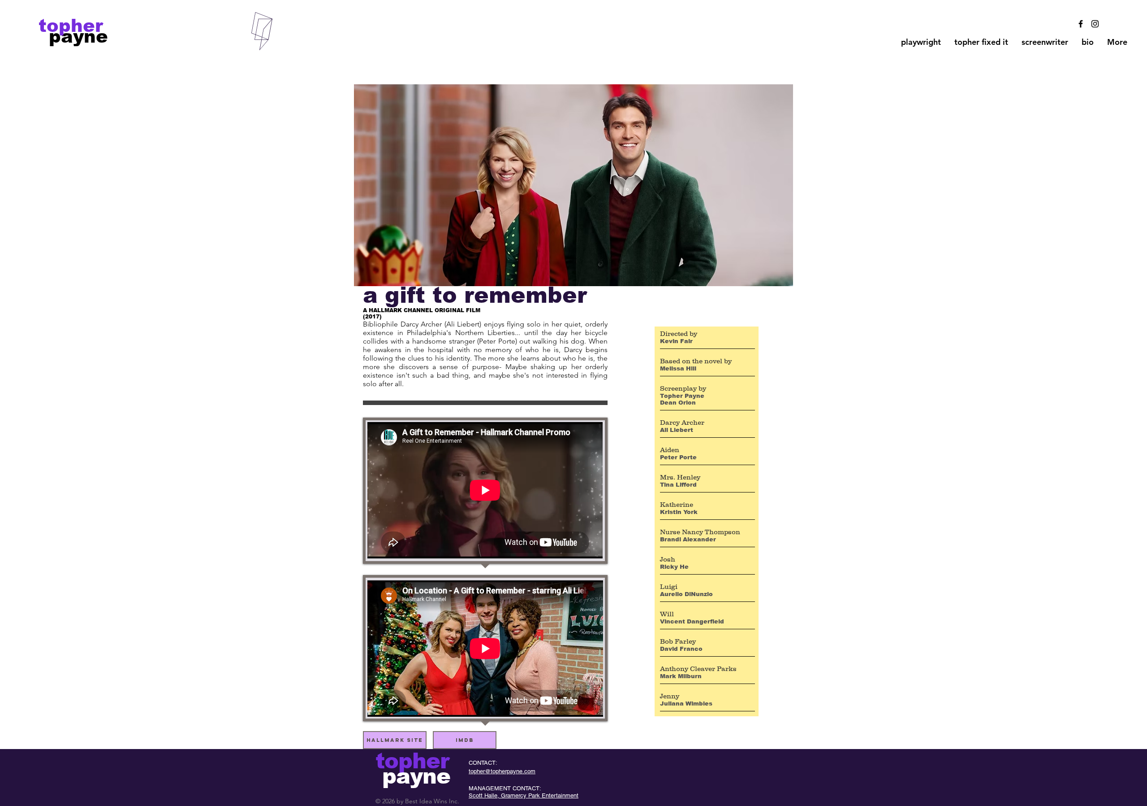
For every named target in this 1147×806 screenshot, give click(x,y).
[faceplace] (1081, 24)
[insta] (1095, 24)
